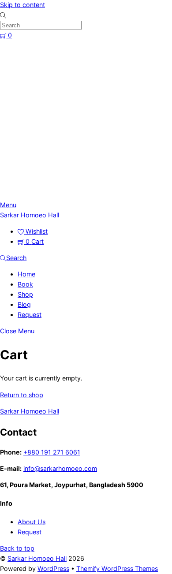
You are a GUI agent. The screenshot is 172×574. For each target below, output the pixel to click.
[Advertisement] (86, 120)
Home (26, 274)
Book (25, 284)
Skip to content (22, 4)
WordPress (53, 568)
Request (29, 314)
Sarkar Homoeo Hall (37, 558)
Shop (25, 294)
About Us (31, 522)
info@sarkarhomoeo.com (60, 468)
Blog (24, 304)
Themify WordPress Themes (117, 568)
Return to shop (21, 395)
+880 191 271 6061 (51, 452)
